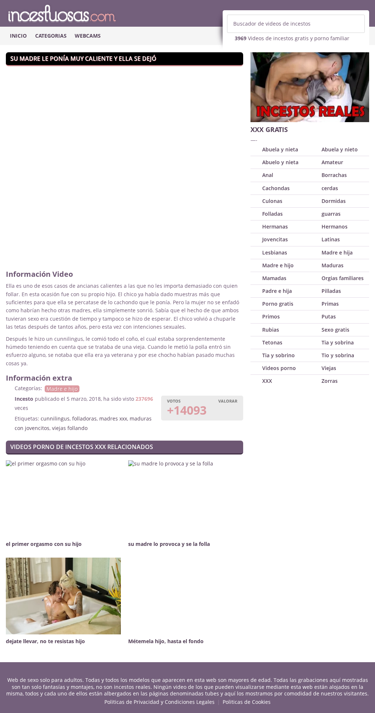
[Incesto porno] (187, 13)
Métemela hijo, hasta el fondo (166, 641)
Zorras (330, 380)
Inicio (18, 35)
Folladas (272, 213)
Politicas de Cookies (247, 701)
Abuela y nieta (280, 149)
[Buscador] (355, 24)
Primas (330, 303)
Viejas (329, 368)
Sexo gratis (335, 329)
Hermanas (275, 226)
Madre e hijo (62, 388)
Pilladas (331, 290)
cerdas (330, 188)
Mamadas (274, 278)
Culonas (272, 200)
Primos (271, 316)
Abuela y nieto (340, 149)
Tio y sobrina (338, 355)
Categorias (51, 35)
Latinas (331, 239)
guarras (331, 213)
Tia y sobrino (278, 355)
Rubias (270, 329)
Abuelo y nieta (280, 162)
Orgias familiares (343, 278)
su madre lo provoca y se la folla (169, 543)
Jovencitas (275, 239)
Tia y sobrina (338, 342)
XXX (267, 380)
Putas (329, 316)
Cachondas (276, 188)
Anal (267, 174)
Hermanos (335, 226)
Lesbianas (274, 252)
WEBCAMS (88, 35)
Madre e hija (337, 252)
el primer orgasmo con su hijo (44, 543)
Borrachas (334, 174)
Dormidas (334, 200)
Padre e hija (277, 290)
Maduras (333, 265)
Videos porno (279, 368)
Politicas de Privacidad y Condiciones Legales (159, 701)
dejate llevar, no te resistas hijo (45, 641)
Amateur (332, 162)
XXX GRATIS (269, 129)
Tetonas (272, 342)
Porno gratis (277, 303)
